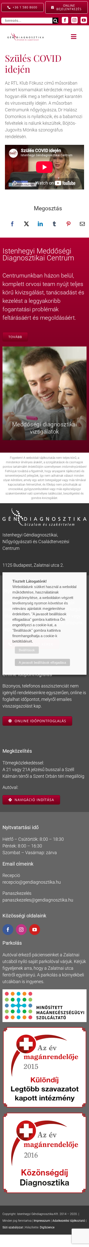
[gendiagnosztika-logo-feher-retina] (44, 510)
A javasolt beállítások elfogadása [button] (42, 662)
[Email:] (82, 224)
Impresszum (42, 1220)
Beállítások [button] (27, 650)
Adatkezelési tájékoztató (68, 1220)
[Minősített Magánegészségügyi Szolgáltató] (44, 991)
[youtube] (83, 20)
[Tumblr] (54, 224)
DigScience (47, 1227)
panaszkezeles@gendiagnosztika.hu (37, 900)
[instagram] (74, 20)
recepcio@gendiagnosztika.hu (31, 882)
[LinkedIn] (40, 224)
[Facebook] (12, 224)
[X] (26, 224)
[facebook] (65, 20)
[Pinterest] (68, 224)
